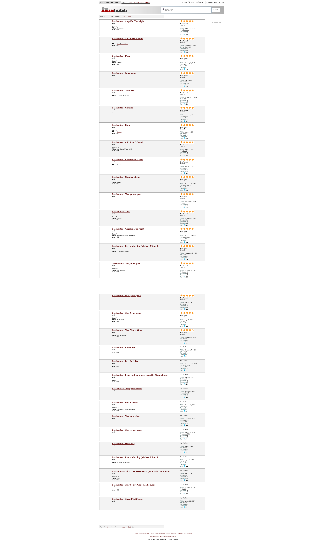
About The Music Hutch (141, 533)
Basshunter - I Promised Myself (127, 159)
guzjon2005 (186, 434)
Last (129, 16)
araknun (184, 64)
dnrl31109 (185, 392)
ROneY (184, 133)
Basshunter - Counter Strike (126, 177)
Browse (184, 2)
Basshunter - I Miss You (123, 347)
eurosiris (184, 81)
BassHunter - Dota (121, 211)
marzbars (185, 116)
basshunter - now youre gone (126, 263)
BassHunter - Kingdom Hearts (127, 388)
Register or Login (195, 2)
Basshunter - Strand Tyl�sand (127, 499)
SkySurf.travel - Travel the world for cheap (163, 536)
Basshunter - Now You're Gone (127, 330)
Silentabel (185, 220)
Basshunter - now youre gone (126, 295)
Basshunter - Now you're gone (127, 194)
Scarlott (184, 475)
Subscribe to (135, 3)
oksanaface (185, 30)
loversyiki (185, 272)
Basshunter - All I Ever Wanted (127, 38)
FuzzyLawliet (186, 365)
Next (124, 16)
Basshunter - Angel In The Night (128, 21)
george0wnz (186, 237)
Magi (184, 321)
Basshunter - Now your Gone (126, 416)
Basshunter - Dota (121, 56)
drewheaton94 (186, 47)
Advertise (189, 533)
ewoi (183, 202)
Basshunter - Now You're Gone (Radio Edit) (133, 484)
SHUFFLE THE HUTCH (215, 2)
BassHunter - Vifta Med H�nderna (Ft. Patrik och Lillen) (140, 471)
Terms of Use (181, 533)
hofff (184, 489)
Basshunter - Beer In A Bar (125, 361)
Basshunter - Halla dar (123, 443)
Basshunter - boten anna (124, 73)
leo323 (184, 99)
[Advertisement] (152, 286)
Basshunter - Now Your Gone (126, 313)
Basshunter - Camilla (122, 107)
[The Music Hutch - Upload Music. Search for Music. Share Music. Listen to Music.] (114, 11)
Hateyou (184, 351)
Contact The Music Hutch (157, 533)
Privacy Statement (171, 533)
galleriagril (185, 420)
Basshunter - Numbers (123, 90)
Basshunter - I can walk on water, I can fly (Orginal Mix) (140, 375)
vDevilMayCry (186, 185)
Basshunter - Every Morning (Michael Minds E (135, 246)
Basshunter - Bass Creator (125, 402)
